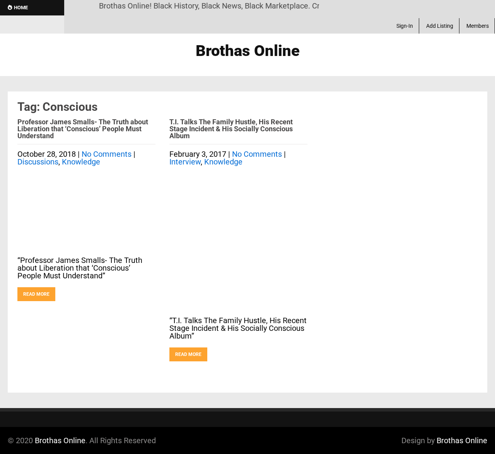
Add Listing (439, 26)
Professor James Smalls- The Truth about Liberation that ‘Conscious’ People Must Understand (82, 129)
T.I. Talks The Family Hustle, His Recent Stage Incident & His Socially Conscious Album (231, 129)
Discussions (37, 161)
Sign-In (404, 26)
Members (477, 26)
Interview (185, 161)
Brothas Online (60, 440)
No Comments (106, 154)
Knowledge (81, 161)
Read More (36, 294)
